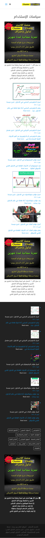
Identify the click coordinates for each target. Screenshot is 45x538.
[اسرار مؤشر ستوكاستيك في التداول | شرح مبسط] (27, 182)
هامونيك (37, 448)
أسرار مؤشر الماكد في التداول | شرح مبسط (26, 224)
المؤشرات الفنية (35, 435)
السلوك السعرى (25, 430)
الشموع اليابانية (13, 430)
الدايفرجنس (36, 430)
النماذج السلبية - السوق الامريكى (30, 439)
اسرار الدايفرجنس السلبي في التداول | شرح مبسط (24, 102)
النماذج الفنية (13, 439)
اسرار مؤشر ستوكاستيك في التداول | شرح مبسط (24, 194)
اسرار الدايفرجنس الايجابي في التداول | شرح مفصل (23, 130)
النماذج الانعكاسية (22, 435)
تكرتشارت (12, 444)
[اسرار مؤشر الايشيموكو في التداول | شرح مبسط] (27, 150)
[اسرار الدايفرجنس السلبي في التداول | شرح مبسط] (27, 92)
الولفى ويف (21, 444)
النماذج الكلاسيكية (34, 444)
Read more (26, 110)
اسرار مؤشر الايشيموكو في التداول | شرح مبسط (24, 159)
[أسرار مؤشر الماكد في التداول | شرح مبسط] (27, 214)
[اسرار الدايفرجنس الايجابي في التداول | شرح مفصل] (27, 121)
